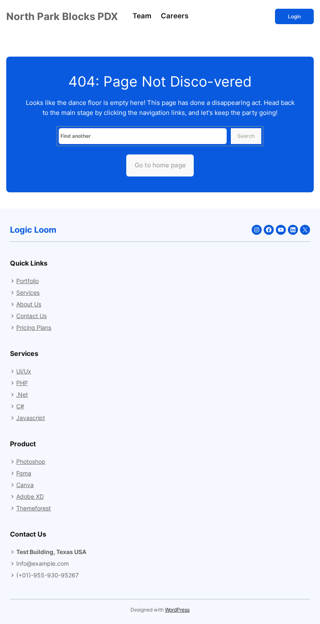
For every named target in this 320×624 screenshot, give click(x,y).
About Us (28, 304)
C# (20, 406)
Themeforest (33, 508)
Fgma (23, 473)
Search (246, 136)
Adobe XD (30, 496)
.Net (22, 394)
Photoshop (30, 461)
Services (28, 292)
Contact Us (31, 315)
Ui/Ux (23, 371)
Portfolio (27, 280)
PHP (22, 382)
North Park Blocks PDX (62, 16)
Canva (25, 484)
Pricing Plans (33, 327)
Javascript (30, 417)
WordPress (177, 610)
